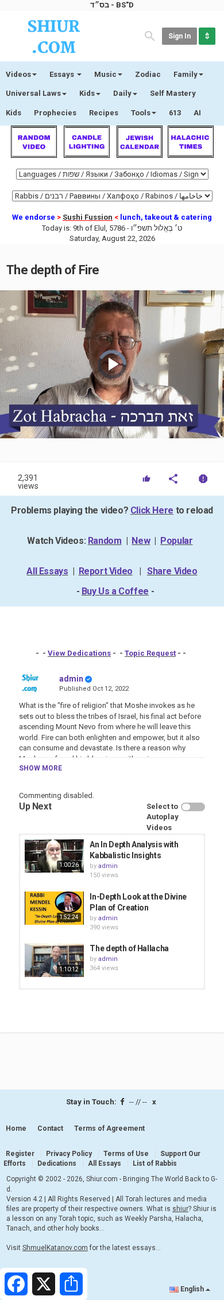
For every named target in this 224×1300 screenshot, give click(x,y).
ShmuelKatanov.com (55, 1248)
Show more (40, 768)
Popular (176, 540)
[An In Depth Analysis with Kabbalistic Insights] (54, 856)
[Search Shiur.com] (150, 35)
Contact (50, 1128)
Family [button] (185, 74)
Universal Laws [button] (33, 93)
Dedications (56, 1163)
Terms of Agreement (109, 1128)
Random (105, 540)
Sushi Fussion (88, 217)
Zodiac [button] (148, 74)
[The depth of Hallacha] (54, 959)
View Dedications (79, 653)
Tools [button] (140, 112)
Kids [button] (87, 93)
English (192, 1289)
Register (20, 1154)
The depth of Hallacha (129, 948)
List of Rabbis (155, 1163)
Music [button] (105, 74)
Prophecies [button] (55, 112)
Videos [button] (18, 74)
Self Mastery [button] (173, 93)
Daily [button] (122, 93)
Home (16, 1128)
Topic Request (150, 653)
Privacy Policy (69, 1154)
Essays (62, 74)
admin (71, 678)
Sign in (179, 36)
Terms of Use (126, 1154)
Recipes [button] (103, 112)
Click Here (151, 510)
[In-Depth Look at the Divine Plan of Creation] (54, 908)
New (141, 540)
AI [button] (197, 112)
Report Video (106, 571)
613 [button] (175, 112)
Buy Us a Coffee (115, 591)
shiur (180, 1209)
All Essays (47, 571)
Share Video (172, 571)
